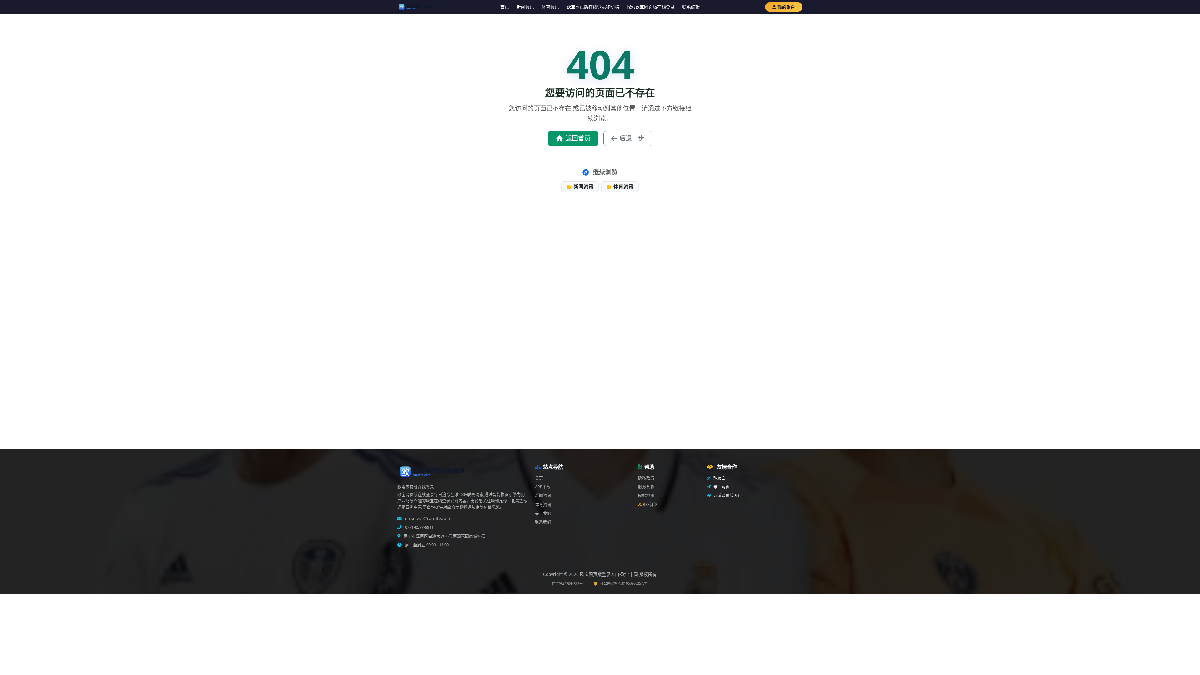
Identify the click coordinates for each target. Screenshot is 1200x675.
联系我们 (543, 522)
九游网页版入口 (727, 495)
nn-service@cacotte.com (427, 518)
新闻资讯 (525, 7)
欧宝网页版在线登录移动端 (593, 7)
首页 (504, 7)
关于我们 (543, 513)
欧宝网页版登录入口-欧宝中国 (609, 574)
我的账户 (786, 7)
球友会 (719, 478)
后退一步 (631, 138)
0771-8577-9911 (419, 527)
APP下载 (543, 486)
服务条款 (646, 486)
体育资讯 (550, 7)
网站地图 (646, 495)
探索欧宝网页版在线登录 (651, 7)
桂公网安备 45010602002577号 (624, 583)
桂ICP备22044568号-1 (569, 583)
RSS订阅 (650, 504)
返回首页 (578, 138)
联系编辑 (691, 7)
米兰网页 (721, 486)
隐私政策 (646, 478)
